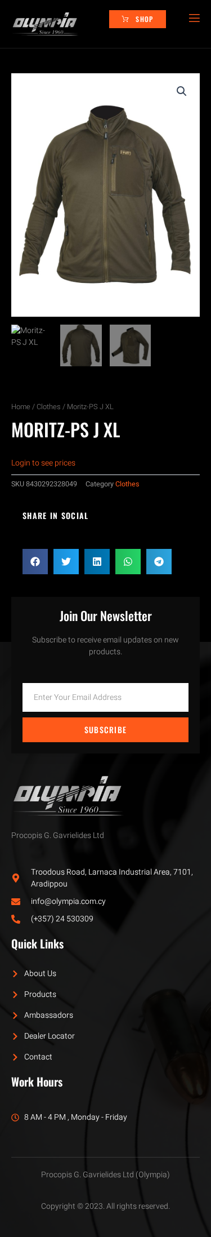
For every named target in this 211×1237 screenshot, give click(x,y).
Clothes (49, 407)
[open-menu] (193, 18)
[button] (182, 91)
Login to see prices (43, 463)
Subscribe (105, 729)
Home (20, 407)
